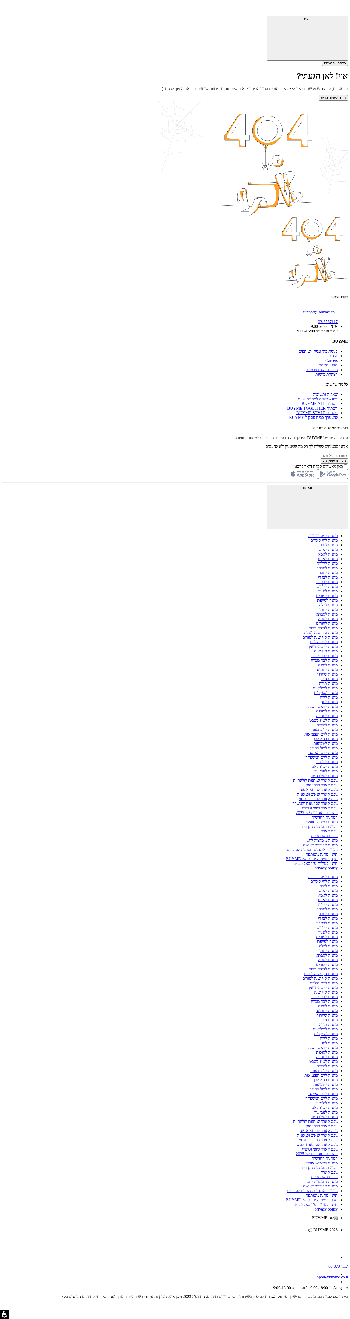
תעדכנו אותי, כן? (334, 461)
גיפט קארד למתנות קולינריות (315, 780)
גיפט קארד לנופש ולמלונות (317, 794)
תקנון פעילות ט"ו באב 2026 (316, 863)
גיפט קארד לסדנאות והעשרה (315, 803)
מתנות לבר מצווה (324, 655)
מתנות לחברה (327, 568)
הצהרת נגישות (326, 374)
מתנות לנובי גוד (326, 771)
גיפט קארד (329, 831)
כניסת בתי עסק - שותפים (318, 351)
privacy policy (326, 868)
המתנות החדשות (325, 817)
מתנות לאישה (327, 549)
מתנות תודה (328, 683)
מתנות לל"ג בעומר (324, 729)
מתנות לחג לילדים (324, 540)
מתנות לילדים (327, 586)
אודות (333, 356)
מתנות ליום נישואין (323, 646)
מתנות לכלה (328, 605)
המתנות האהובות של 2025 (317, 812)
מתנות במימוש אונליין (321, 822)
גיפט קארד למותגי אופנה (319, 789)
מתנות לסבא (328, 619)
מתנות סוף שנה (326, 651)
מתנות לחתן (328, 609)
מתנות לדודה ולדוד (323, 628)
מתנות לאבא (328, 559)
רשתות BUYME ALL (320, 403)
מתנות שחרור (327, 674)
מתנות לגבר (329, 545)
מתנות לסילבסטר (324, 775)
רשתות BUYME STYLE (317, 413)
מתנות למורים (327, 595)
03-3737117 (338, 1266)
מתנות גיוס (329, 679)
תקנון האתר (328, 365)
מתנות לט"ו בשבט (323, 720)
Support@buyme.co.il (330, 1277)
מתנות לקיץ (329, 697)
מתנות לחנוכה (327, 715)
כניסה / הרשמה (335, 63)
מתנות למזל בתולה (323, 748)
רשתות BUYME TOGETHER (312, 408)
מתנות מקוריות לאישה (320, 845)
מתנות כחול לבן (326, 739)
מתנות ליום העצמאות (321, 734)
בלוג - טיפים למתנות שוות (318, 399)
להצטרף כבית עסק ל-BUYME (313, 417)
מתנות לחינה (328, 665)
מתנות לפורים (327, 725)
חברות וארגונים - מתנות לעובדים (312, 849)
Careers (331, 360)
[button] (341, 9)
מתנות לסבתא (327, 614)
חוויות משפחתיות (324, 836)
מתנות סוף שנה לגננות (321, 632)
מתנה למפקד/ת (326, 692)
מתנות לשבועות (325, 743)
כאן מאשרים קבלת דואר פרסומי (320, 466)
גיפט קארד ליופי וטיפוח (320, 808)
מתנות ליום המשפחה (321, 757)
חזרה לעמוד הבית (333, 98)
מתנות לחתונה (327, 669)
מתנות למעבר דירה (323, 535)
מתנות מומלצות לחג (322, 840)
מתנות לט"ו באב (325, 766)
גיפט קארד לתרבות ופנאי (318, 799)
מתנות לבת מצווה (324, 660)
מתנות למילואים (325, 688)
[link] (170, 1241)
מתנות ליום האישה (323, 752)
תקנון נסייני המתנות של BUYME (312, 859)
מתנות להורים (327, 623)
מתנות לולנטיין (326, 762)
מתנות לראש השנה (323, 706)
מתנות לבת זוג (327, 582)
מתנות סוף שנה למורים (320, 637)
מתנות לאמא (328, 554)
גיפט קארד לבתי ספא (321, 785)
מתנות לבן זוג (328, 577)
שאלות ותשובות (325, 394)
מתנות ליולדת (327, 563)
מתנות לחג (330, 702)
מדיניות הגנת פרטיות (322, 370)
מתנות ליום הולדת (324, 642)
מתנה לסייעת (327, 600)
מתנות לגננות (328, 591)
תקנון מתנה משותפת (322, 854)
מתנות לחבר (328, 572)
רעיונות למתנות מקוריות (319, 826)
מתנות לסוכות (327, 711)
